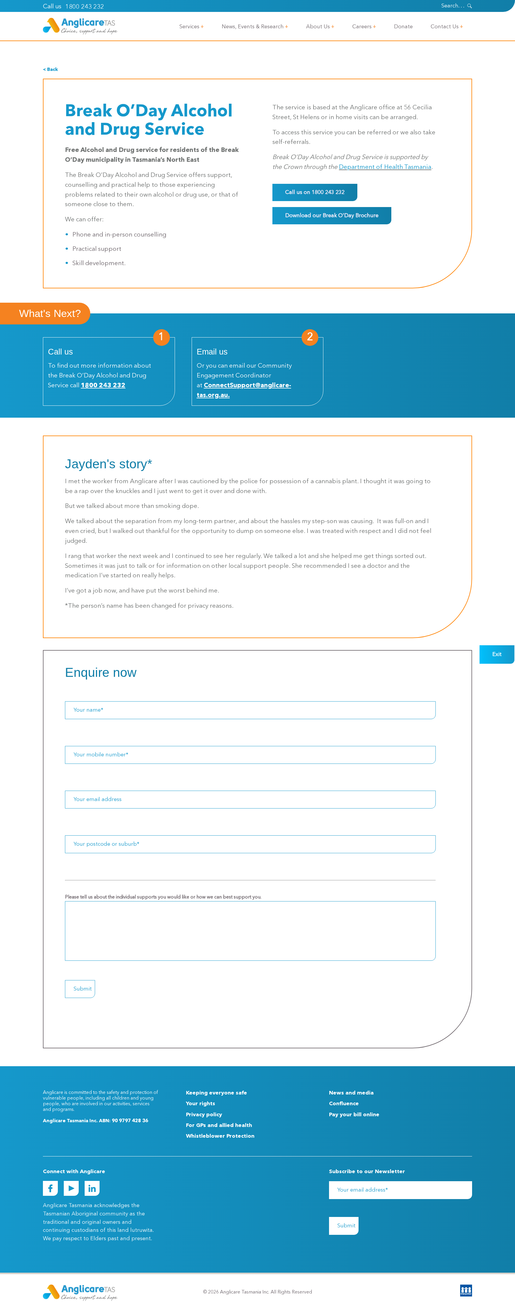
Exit (497, 654)
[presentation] (469, 5)
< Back (50, 69)
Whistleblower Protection (220, 1136)
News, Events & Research (253, 26)
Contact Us (445, 26)
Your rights (200, 1103)
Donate (403, 26)
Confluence (344, 1103)
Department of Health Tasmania (385, 167)
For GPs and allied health (219, 1125)
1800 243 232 (84, 7)
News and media (351, 1093)
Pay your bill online (354, 1114)
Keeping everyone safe (216, 1093)
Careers (362, 26)
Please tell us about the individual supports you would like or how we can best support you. (163, 897)
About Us (318, 26)
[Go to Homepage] (80, 26)
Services (189, 26)
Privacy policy (204, 1114)
